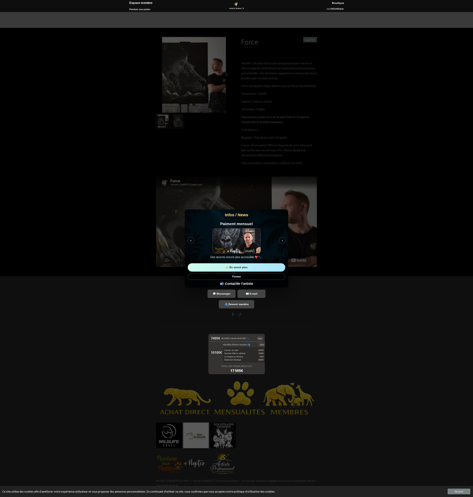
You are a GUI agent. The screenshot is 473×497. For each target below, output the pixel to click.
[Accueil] (236, 4)
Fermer (236, 276)
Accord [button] (459, 491)
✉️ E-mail (251, 293)
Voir (260, 338)
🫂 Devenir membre (236, 304)
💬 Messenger (221, 293)
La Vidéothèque (335, 9)
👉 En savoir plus (237, 267)
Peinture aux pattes (139, 9)
